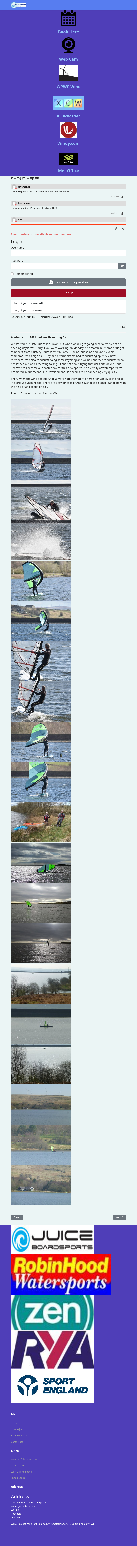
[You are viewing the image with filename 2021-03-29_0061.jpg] (41, 742)
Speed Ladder (18, 1477)
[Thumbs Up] (122, 196)
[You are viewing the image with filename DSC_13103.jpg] (41, 863)
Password (17, 260)
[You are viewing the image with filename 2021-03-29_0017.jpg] (41, 500)
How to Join (17, 1429)
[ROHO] (68, 1274)
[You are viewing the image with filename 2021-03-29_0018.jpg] (41, 540)
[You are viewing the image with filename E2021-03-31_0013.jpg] (41, 1145)
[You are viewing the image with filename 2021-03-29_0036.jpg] (41, 581)
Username (17, 247)
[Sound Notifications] (123, 228)
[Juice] (68, 1239)
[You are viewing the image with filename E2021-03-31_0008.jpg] (41, 1064)
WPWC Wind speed (21, 1471)
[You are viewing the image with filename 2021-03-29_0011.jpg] (41, 460)
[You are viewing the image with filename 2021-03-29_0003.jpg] (41, 419)
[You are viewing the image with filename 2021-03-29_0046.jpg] (41, 621)
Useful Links (17, 1465)
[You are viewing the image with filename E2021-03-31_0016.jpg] (41, 1185)
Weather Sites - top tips (24, 1459)
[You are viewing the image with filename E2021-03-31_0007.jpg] (41, 1024)
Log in (68, 293)
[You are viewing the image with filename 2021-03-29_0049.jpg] (41, 661)
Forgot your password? (28, 303)
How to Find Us (19, 1435)
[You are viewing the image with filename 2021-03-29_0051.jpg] (41, 701)
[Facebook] (123, 327)
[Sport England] (68, 1386)
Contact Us (17, 1441)
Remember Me (24, 274)
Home (14, 1423)
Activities (31, 316)
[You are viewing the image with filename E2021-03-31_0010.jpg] (41, 1104)
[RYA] (68, 1349)
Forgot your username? (28, 310)
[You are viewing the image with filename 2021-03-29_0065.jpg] (41, 782)
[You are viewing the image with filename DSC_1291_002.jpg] (41, 822)
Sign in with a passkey (71, 282)
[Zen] (68, 1312)
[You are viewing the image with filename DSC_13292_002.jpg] (41, 943)
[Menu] (124, 5)
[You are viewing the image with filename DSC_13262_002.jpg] (41, 903)
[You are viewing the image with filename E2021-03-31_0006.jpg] (41, 984)
